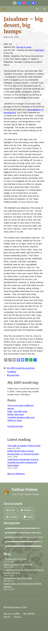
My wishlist (29, 614)
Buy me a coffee (12, 614)
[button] (37, 9)
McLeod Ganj (13, 375)
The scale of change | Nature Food (23, 445)
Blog (7, 554)
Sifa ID (7, 617)
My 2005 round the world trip (21, 368)
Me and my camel (23, 47)
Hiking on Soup (14, 420)
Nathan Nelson (24, 489)
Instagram (12, 523)
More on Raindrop (16, 473)
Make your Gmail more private (18, 564)
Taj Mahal (11, 371)
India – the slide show (17, 411)
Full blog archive (15, 426)
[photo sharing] (16, 44)
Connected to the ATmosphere (18, 578)
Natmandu (39, 50)
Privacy (17, 617)
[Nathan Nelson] (3, 9)
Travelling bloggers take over (21, 417)
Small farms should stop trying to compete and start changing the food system (23, 462)
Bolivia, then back (15, 414)
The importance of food (15, 559)
